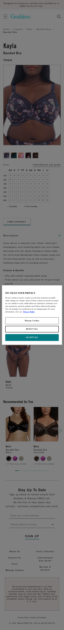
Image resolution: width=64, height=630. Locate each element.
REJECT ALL (32, 329)
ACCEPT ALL (32, 337)
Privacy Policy (29, 312)
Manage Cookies (32, 321)
